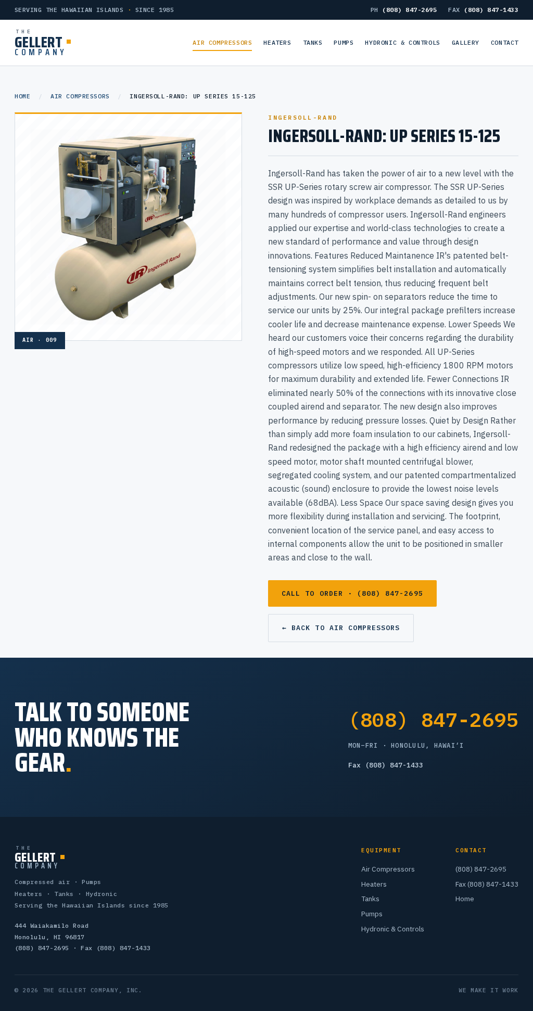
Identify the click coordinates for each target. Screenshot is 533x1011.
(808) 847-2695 (433, 720)
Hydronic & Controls (402, 42)
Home (22, 96)
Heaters (277, 42)
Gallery (465, 42)
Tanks (313, 42)
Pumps (343, 42)
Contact (504, 42)
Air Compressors (222, 42)
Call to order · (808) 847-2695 (352, 593)
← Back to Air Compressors (341, 627)
